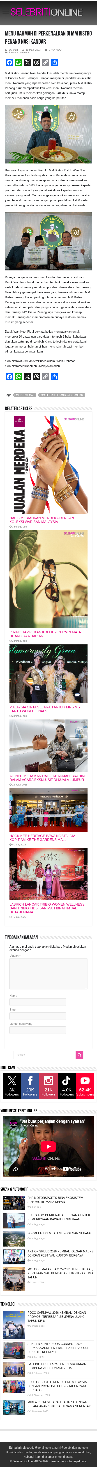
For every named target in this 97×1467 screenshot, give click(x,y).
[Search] (79, 1055)
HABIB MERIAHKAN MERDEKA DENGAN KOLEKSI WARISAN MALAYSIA (41, 520)
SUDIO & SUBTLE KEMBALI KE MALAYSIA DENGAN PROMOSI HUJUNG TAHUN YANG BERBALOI (57, 1386)
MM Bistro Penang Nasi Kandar (62, 395)
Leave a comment (19, 52)
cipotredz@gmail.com (37, 1447)
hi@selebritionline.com (73, 1447)
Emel (12, 1009)
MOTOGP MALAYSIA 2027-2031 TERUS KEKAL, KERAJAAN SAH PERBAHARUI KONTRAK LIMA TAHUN (60, 1273)
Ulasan (15, 955)
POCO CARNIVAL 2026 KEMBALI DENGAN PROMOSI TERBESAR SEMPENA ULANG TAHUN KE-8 (57, 1317)
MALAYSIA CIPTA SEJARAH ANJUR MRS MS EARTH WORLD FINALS (44, 709)
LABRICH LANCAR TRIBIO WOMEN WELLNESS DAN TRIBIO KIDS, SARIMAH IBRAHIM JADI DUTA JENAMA (47, 908)
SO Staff (13, 49)
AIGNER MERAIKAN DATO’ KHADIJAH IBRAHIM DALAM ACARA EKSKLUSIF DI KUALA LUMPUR (47, 778)
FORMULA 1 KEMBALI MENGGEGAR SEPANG (59, 1233)
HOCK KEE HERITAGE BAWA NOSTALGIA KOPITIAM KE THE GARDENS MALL (42, 838)
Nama (13, 995)
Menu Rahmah (25, 395)
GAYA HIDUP (56, 49)
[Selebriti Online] (48, 13)
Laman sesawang (20, 1023)
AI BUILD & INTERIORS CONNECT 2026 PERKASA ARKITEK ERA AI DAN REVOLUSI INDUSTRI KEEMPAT (58, 1348)
